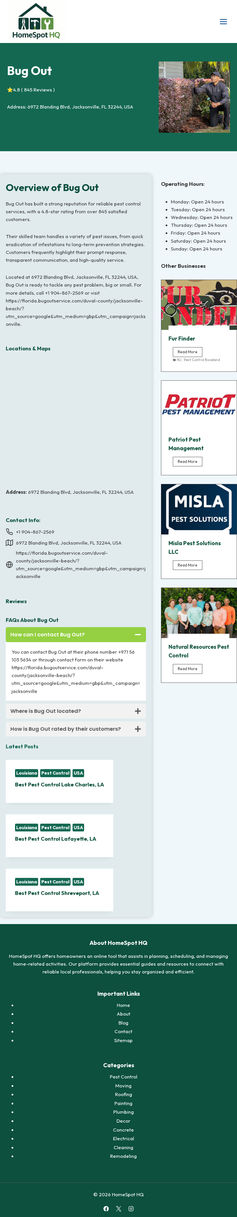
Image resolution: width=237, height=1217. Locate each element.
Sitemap (123, 1040)
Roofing (123, 1094)
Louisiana (26, 773)
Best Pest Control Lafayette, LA (55, 838)
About (123, 1014)
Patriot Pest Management (186, 444)
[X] (118, 1208)
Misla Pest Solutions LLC (195, 547)
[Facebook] (106, 1208)
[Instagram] (130, 1208)
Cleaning (123, 1147)
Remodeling (123, 1156)
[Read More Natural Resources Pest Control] (199, 613)
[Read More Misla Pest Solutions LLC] (199, 509)
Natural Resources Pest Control (199, 651)
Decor (123, 1121)
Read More (190, 353)
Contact (123, 1031)
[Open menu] (223, 21)
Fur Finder (182, 338)
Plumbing (123, 1112)
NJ (179, 360)
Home (123, 1005)
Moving (123, 1086)
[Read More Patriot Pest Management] (199, 406)
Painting (123, 1103)
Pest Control (55, 773)
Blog (123, 1023)
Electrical (123, 1138)
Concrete (123, 1130)
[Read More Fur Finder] (199, 305)
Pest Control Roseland (202, 360)
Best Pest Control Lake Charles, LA (59, 784)
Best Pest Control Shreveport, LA (57, 892)
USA (78, 773)
